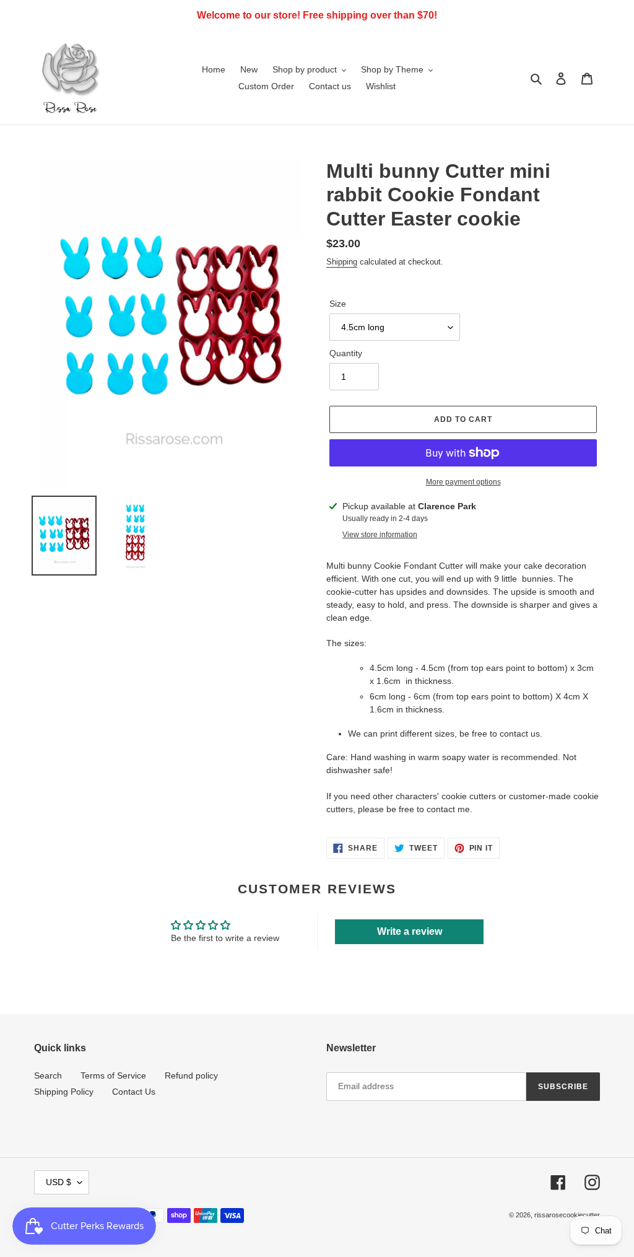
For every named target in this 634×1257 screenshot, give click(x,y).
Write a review (409, 931)
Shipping (341, 261)
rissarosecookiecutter (567, 1215)
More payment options (463, 482)
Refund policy (191, 1075)
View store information (379, 534)
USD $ (58, 1182)
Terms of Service (113, 1075)
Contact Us (133, 1092)
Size (337, 304)
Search (48, 1075)
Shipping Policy (63, 1092)
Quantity (345, 353)
